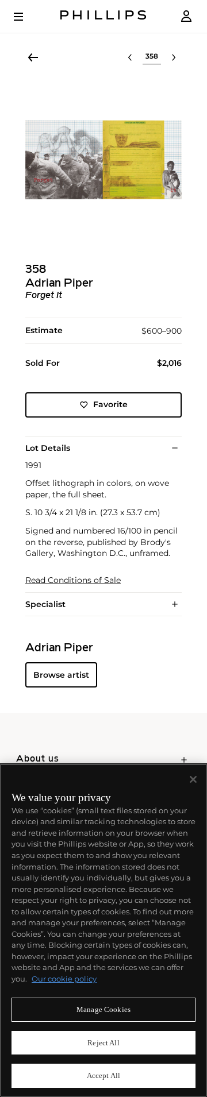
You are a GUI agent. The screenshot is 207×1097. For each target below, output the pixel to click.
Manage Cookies (103, 1009)
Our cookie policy (64, 978)
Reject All (103, 1042)
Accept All (103, 1075)
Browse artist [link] (61, 675)
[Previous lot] (130, 57)
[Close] (193, 779)
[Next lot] (174, 57)
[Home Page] (103, 16)
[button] (103, 160)
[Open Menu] (26, 16)
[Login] (186, 16)
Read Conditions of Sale (73, 580)
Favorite (110, 404)
